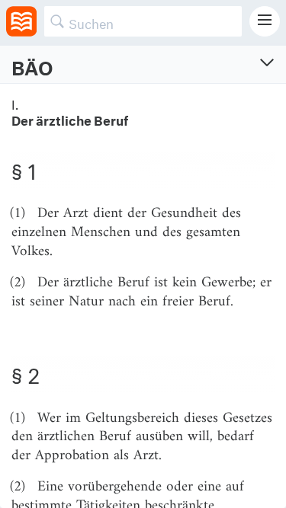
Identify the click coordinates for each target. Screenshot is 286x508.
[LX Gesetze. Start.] (21, 21)
